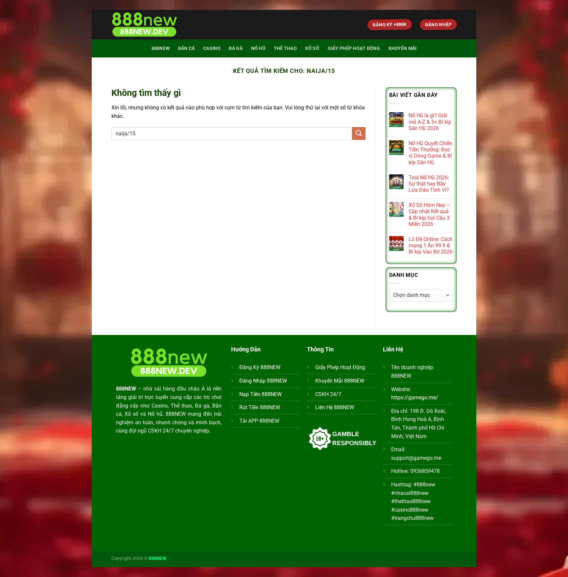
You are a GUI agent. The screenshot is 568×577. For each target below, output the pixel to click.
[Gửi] (358, 133)
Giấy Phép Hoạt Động (340, 367)
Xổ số (312, 48)
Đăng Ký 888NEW (259, 367)
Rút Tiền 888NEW (259, 407)
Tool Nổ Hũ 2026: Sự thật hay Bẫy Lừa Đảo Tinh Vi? (429, 183)
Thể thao (285, 48)
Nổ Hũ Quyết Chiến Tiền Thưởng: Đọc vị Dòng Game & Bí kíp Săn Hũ (430, 153)
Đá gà (235, 48)
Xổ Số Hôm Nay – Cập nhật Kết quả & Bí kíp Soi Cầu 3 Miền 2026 (429, 214)
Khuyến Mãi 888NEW (339, 381)
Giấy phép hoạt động (354, 48)
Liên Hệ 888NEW (334, 407)
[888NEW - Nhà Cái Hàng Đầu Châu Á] (144, 25)
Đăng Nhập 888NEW (263, 381)
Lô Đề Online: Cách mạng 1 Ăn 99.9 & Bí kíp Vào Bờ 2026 (431, 245)
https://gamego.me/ (414, 397)
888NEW (161, 48)
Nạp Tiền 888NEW (260, 394)
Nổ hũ (258, 48)
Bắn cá (186, 48)
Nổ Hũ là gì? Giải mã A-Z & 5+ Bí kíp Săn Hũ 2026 (430, 121)
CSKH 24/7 (328, 394)
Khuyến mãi (403, 48)
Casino (212, 48)
